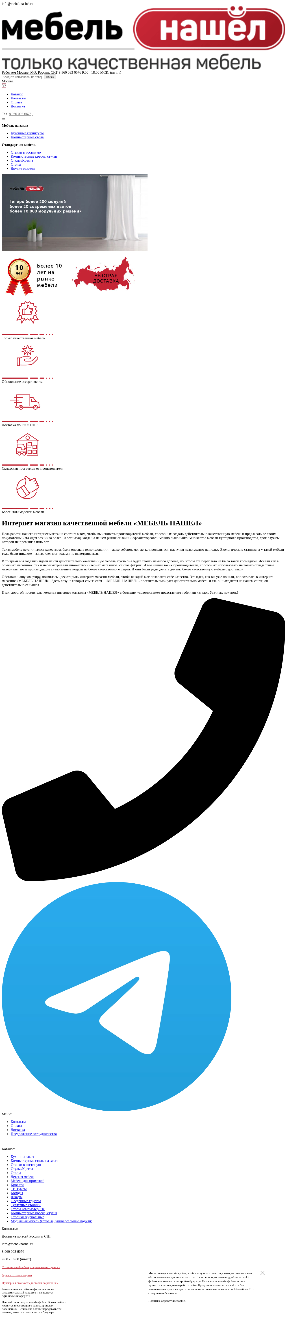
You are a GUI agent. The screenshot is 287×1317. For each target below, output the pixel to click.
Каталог (17, 94)
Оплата (16, 102)
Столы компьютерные (28, 1209)
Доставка (18, 106)
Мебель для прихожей (27, 1181)
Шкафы (16, 1197)
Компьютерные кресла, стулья (34, 156)
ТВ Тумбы (19, 1189)
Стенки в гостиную (26, 152)
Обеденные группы (26, 1201)
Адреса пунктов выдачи (17, 1275)
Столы (16, 164)
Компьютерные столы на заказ (34, 1161)
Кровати (17, 1185)
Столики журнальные (27, 1217)
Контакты (18, 98)
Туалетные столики (26, 1205)
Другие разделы (23, 168)
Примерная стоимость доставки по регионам (30, 1283)
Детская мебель (22, 1177)
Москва (7, 81)
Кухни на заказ (22, 1157)
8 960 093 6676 (20, 114)
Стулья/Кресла (22, 160)
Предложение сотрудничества (34, 1134)
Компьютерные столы (27, 137)
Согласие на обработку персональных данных (31, 1267)
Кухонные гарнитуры (27, 133)
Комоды (17, 1193)
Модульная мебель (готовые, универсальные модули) (51, 1221)
